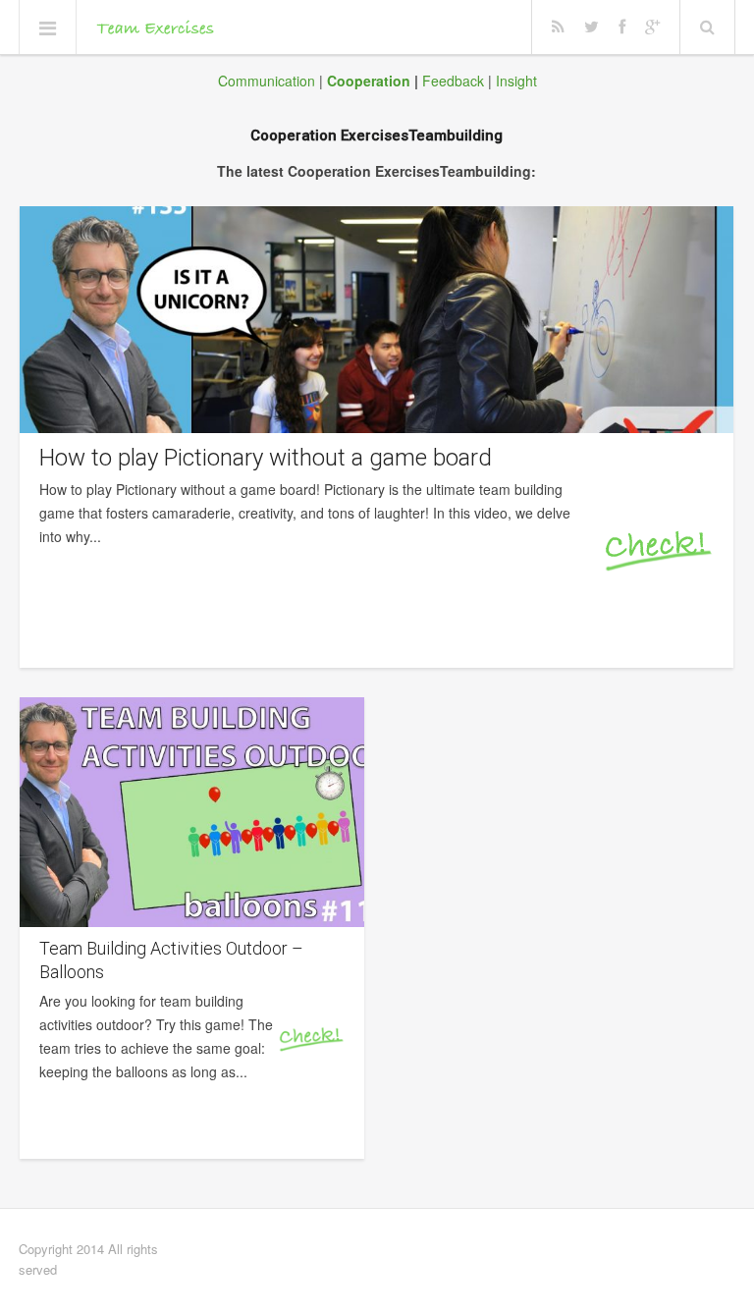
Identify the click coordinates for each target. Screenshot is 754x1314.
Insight (516, 80)
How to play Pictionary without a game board (265, 457)
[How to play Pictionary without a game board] (377, 319)
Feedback (453, 80)
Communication (266, 80)
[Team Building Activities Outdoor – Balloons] (192, 812)
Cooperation (368, 80)
